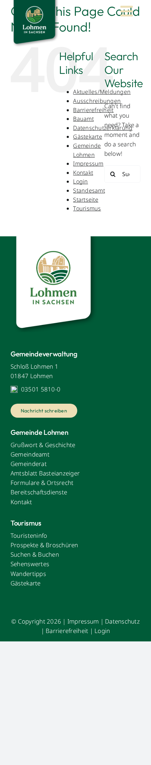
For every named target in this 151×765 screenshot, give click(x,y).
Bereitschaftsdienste (39, 492)
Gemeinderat (29, 464)
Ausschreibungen (97, 101)
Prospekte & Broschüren (44, 545)
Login (80, 181)
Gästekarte (87, 136)
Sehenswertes (30, 564)
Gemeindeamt (30, 454)
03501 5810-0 (40, 389)
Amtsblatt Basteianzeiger (45, 473)
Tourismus (87, 208)
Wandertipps (28, 574)
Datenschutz (122, 621)
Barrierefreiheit (93, 110)
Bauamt (83, 119)
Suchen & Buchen (35, 554)
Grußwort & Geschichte (43, 445)
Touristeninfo (29, 535)
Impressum (88, 163)
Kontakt (83, 172)
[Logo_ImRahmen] (54, 239)
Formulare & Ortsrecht (42, 483)
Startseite (85, 199)
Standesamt (89, 190)
